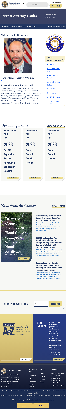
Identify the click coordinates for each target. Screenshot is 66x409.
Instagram (42, 379)
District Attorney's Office (54, 59)
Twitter (42, 382)
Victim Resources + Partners (54, 102)
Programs (51, 93)
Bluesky (42, 373)
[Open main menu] (23, 4)
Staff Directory (53, 97)
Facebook (42, 376)
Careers (50, 64)
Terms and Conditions (32, 388)
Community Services (52, 76)
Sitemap (31, 384)
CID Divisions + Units (53, 70)
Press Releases (53, 89)
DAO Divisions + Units (54, 83)
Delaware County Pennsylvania (11, 26)
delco (54, 6)
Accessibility (32, 375)
